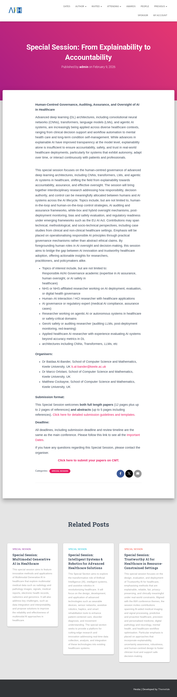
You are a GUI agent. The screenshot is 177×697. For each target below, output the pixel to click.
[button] (85, 6)
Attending (113, 6)
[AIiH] (15, 10)
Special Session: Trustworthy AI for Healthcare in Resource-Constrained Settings (143, 561)
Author (80, 6)
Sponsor (143, 15)
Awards (131, 6)
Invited (96, 6)
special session (60, 471)
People (145, 6)
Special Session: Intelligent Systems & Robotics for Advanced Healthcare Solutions (86, 561)
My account (160, 15)
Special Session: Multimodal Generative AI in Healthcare (31, 559)
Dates (66, 6)
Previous (159, 6)
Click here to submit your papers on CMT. (88, 460)
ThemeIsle (164, 689)
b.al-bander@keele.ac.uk (88, 366)
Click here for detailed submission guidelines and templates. (94, 414)
